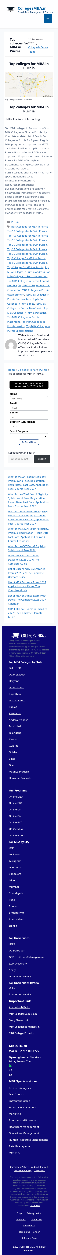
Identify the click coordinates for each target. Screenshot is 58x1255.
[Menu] (48, 18)
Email (13, 403)
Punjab (13, 707)
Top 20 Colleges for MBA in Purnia (27, 244)
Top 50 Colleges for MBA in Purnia (27, 262)
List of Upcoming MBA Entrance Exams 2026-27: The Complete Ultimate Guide (26, 572)
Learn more (35, 1205)
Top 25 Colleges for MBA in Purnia (27, 249)
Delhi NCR (15, 668)
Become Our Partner (29, 1231)
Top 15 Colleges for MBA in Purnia (27, 240)
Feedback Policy (38, 1166)
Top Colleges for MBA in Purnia (25, 267)
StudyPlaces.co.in (19, 1020)
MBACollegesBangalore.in (24, 1026)
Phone (14, 412)
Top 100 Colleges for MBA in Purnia (27, 235)
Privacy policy (34, 1213)
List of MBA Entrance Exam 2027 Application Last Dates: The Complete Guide (27, 586)
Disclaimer (39, 1170)
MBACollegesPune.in (21, 1033)
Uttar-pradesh (17, 674)
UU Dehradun (17, 950)
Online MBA (16, 796)
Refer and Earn (29, 1237)
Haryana (14, 681)
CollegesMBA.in (32, 8)
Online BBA (15, 803)
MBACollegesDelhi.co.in (23, 1013)
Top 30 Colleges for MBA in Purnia (27, 253)
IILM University (18, 963)
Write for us (29, 1225)
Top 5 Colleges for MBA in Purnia (26, 258)
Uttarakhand (16, 687)
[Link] (29, 1070)
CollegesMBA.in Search (21, 452)
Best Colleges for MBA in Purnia (29, 226)
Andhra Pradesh (18, 720)
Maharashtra (17, 700)
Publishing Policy (23, 1170)
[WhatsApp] (29, 1065)
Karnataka (15, 713)
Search (42, 458)
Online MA (15, 809)
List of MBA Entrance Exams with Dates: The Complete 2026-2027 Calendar (27, 599)
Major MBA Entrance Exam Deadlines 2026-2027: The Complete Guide (23, 559)
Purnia (15, 222)
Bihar (33, 369)
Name (13, 394)
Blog (19, 1213)
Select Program (19, 431)
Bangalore (15, 873)
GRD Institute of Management (27, 957)
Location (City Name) (22, 421)
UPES (12, 944)
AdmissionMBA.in (19, 1007)
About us (21, 1219)
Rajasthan (15, 694)
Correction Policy (19, 1166)
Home (11, 369)
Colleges (23, 369)
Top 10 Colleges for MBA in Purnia (27, 231)
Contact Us (36, 1219)
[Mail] (29, 1074)
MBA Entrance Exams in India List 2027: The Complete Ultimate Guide (27, 613)
